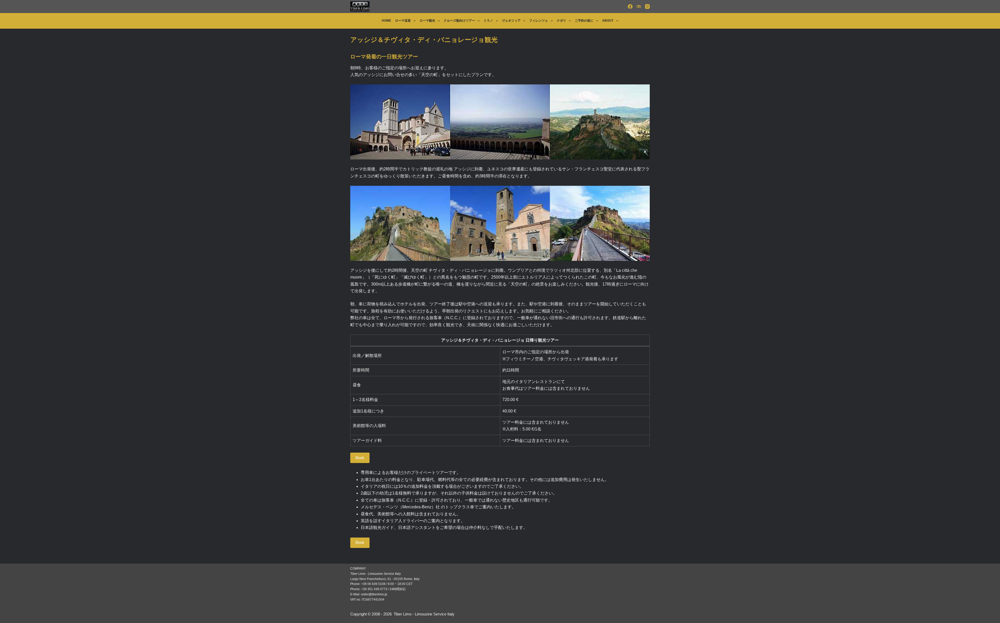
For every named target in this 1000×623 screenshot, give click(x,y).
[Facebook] (630, 6)
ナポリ (561, 20)
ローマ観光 (427, 20)
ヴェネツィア (511, 20)
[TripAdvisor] (638, 6)
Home (386, 20)
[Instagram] (647, 6)
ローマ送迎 (403, 20)
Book (359, 457)
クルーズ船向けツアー (459, 20)
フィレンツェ (538, 20)
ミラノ (488, 20)
